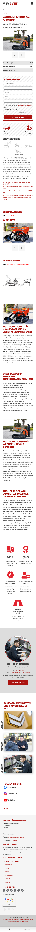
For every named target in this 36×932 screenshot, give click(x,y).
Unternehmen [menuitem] (9, 875)
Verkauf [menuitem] (7, 868)
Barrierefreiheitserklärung (11, 919)
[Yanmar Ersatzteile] (18, 720)
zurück (5, 13)
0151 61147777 (13, 840)
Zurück (6, 808)
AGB (26, 921)
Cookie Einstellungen (26, 919)
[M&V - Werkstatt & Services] (18, 742)
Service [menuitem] (7, 871)
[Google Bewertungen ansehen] (10, 902)
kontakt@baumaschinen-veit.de (20, 672)
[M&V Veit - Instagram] (18, 793)
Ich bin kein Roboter (13, 110)
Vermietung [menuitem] (8, 864)
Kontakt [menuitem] (7, 882)
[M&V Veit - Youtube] (18, 800)
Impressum (11, 921)
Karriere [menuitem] (7, 878)
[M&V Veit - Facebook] (18, 787)
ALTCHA (25, 112)
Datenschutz (20, 921)
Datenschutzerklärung (25, 105)
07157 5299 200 (19, 670)
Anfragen (27, 929)
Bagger (5, 9)
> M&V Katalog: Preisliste (13, 857)
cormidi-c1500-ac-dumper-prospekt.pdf (18, 195)
